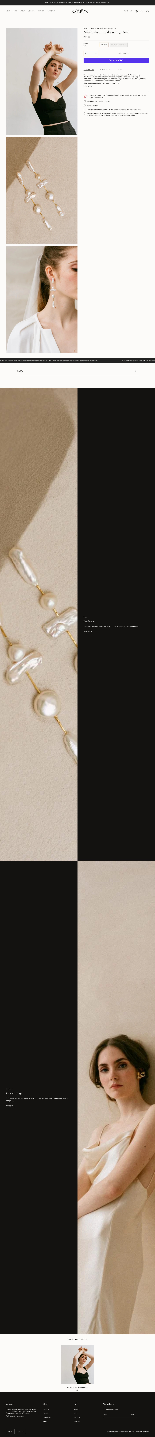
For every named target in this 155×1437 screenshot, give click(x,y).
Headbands (47, 1417)
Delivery (76, 1409)
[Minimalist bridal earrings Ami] (77, 1364)
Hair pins (46, 1413)
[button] (15, 11)
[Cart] (147, 11)
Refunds (77, 1417)
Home (86, 28)
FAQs (20, 371)
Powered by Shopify (142, 1431)
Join (132, 1414)
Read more (88, 86)
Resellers (77, 1421)
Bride (92, 28)
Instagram (19, 1416)
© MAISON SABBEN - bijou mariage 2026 (120, 1431)
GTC (75, 1413)
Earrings (46, 1409)
